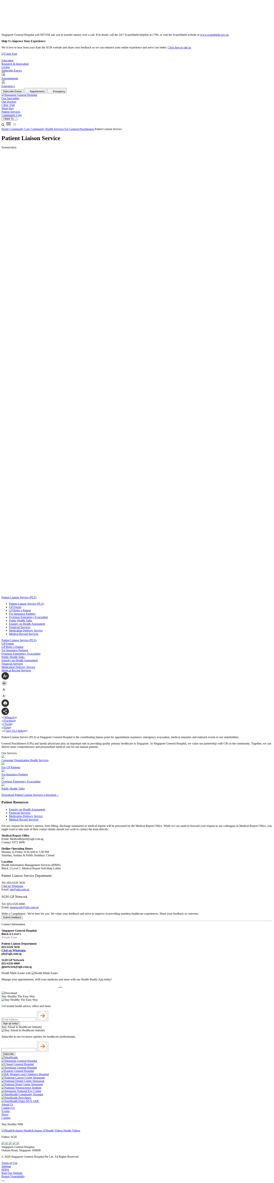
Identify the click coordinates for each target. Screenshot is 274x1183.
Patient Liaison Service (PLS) (26, 603)
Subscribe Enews (12, 91)
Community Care (20, 129)
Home (5, 129)
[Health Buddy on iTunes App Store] (15, 989)
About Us (7, 1104)
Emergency (58, 91)
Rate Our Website (11, 1173)
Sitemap (6, 1166)
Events (5, 1111)
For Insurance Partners (22, 613)
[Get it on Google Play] (43, 989)
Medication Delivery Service (26, 630)
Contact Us (8, 1107)
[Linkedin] (17, 1143)
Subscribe (8, 1054)
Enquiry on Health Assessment (27, 623)
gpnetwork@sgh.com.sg (24, 907)
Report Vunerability (13, 1176)
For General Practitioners (79, 129)
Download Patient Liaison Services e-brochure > (30, 794)
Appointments (37, 91)
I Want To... (9, 118)
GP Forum (15, 607)
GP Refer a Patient (20, 610)
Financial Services (19, 627)
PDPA (5, 1169)
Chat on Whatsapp (12, 886)
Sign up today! (11, 1023)
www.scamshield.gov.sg (214, 34)
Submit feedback (12, 917)
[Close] (2, 1180)
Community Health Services (47, 129)
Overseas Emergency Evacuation (28, 617)
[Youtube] (7, 1143)
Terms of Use (9, 1163)
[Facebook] (3, 1143)
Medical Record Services (23, 633)
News (4, 1114)
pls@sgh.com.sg (19, 889)
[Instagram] (11, 1143)
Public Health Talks (20, 620)
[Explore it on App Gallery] (71, 989)
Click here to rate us (179, 47)
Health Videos (71, 1130)
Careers (5, 1117)
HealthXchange (33, 1130)
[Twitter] (14, 1143)
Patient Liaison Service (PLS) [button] (18, 597)
